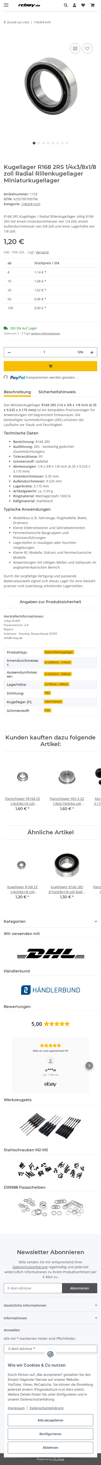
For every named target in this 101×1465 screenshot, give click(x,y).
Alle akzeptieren (50, 1420)
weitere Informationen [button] (45, 333)
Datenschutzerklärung (47, 1408)
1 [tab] (34, 143)
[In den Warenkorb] (7, 37)
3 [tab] (43, 143)
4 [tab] (48, 143)
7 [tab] (62, 143)
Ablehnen (50, 1447)
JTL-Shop (58, 1459)
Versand (42, 252)
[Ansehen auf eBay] (50, 1061)
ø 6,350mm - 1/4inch (57, 662)
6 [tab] (57, 143)
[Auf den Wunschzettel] (87, 48)
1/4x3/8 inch (30, 204)
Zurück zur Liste (18, 22)
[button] (67, 5)
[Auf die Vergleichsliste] (75, 48)
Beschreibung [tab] (17, 392)
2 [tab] (38, 143)
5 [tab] (52, 143)
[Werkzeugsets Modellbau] (50, 1125)
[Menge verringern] (9, 352)
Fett (47, 710)
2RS (47, 692)
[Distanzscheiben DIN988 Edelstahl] (50, 1207)
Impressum (16, 1408)
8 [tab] (67, 143)
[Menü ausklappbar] (6, 3)
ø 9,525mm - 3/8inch (57, 674)
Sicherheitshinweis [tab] (57, 392)
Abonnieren (79, 1288)
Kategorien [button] (15, 921)
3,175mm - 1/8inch (56, 684)
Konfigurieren (50, 1434)
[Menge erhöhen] (92, 352)
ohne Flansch (53, 701)
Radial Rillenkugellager (59, 652)
